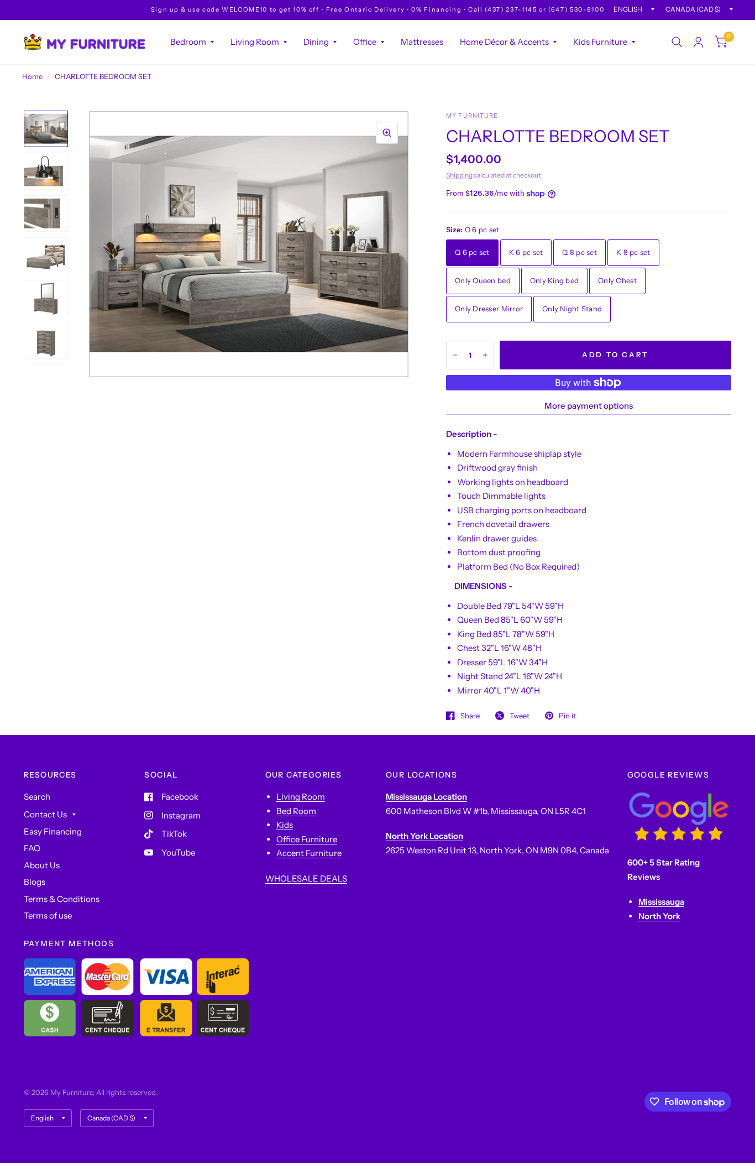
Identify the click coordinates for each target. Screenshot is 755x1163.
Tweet (519, 715)
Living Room (254, 41)
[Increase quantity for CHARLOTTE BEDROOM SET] (485, 355)
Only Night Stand (572, 308)
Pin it (567, 715)
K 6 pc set (526, 252)
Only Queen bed (483, 280)
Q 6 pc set (472, 252)
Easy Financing (53, 831)
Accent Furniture (309, 853)
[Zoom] (387, 133)
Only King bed (554, 280)
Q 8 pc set (579, 252)
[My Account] (698, 42)
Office (364, 41)
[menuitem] (192, 42)
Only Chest (617, 280)
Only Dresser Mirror (489, 308)
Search (37, 796)
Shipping (459, 175)
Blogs (34, 882)
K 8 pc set (633, 252)
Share (470, 715)
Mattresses (422, 41)
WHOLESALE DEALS (306, 878)
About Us (42, 865)
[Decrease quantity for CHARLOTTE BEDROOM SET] (455, 355)
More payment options (588, 405)
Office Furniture (306, 839)
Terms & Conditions (61, 899)
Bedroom (188, 41)
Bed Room (296, 811)
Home (32, 76)
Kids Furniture (600, 41)
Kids (284, 825)
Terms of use (48, 915)
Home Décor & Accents (504, 41)
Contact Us (45, 814)
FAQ (32, 848)
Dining (316, 41)
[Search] (677, 42)
